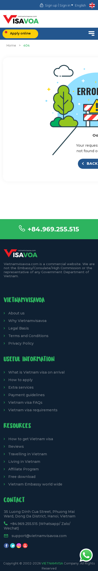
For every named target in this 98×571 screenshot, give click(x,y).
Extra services (21, 387)
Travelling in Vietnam (27, 454)
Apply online (20, 33)
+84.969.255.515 (53, 229)
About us (16, 313)
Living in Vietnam (24, 461)
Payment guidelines (26, 395)
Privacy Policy (21, 343)
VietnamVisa (52, 563)
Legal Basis (18, 328)
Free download (21, 476)
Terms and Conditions (28, 336)
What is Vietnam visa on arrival (36, 372)
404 (26, 45)
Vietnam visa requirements (33, 410)
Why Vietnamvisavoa (27, 320)
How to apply (20, 380)
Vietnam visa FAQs (25, 402)
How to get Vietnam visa (30, 439)
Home (11, 45)
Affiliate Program (23, 469)
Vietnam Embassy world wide (35, 484)
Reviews (16, 446)
